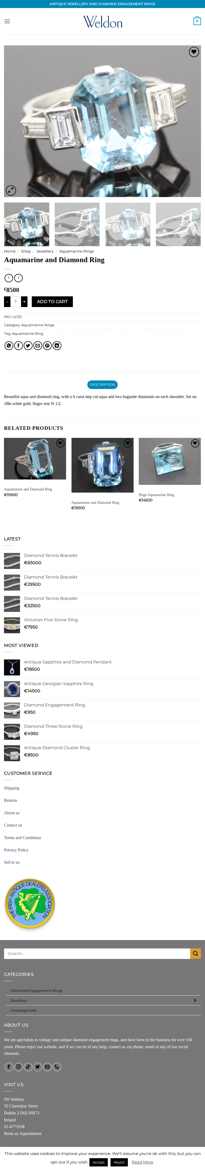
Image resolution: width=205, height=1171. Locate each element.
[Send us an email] (47, 1067)
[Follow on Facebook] (9, 1067)
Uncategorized (23, 1010)
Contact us (13, 825)
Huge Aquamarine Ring (156, 495)
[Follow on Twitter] (37, 1067)
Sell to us (11, 862)
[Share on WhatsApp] (9, 345)
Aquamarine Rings (76, 251)
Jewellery (45, 251)
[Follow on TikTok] (28, 1067)
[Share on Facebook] (18, 345)
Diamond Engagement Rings (36, 990)
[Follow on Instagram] (18, 1067)
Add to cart (52, 301)
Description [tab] (102, 385)
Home (9, 251)
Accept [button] (99, 1162)
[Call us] (57, 1067)
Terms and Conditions (22, 837)
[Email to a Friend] (37, 345)
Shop (26, 251)
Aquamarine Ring (27, 334)
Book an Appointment (22, 1133)
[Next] (190, 121)
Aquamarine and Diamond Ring (28, 489)
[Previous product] (18, 278)
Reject (119, 1162)
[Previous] (14, 121)
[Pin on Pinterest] (47, 345)
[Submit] (195, 953)
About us (11, 813)
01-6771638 (14, 1126)
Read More (142, 1162)
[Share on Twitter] (28, 345)
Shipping (11, 788)
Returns (10, 800)
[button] (7, 21)
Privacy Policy (16, 850)
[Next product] (9, 278)
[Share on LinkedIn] (57, 345)
